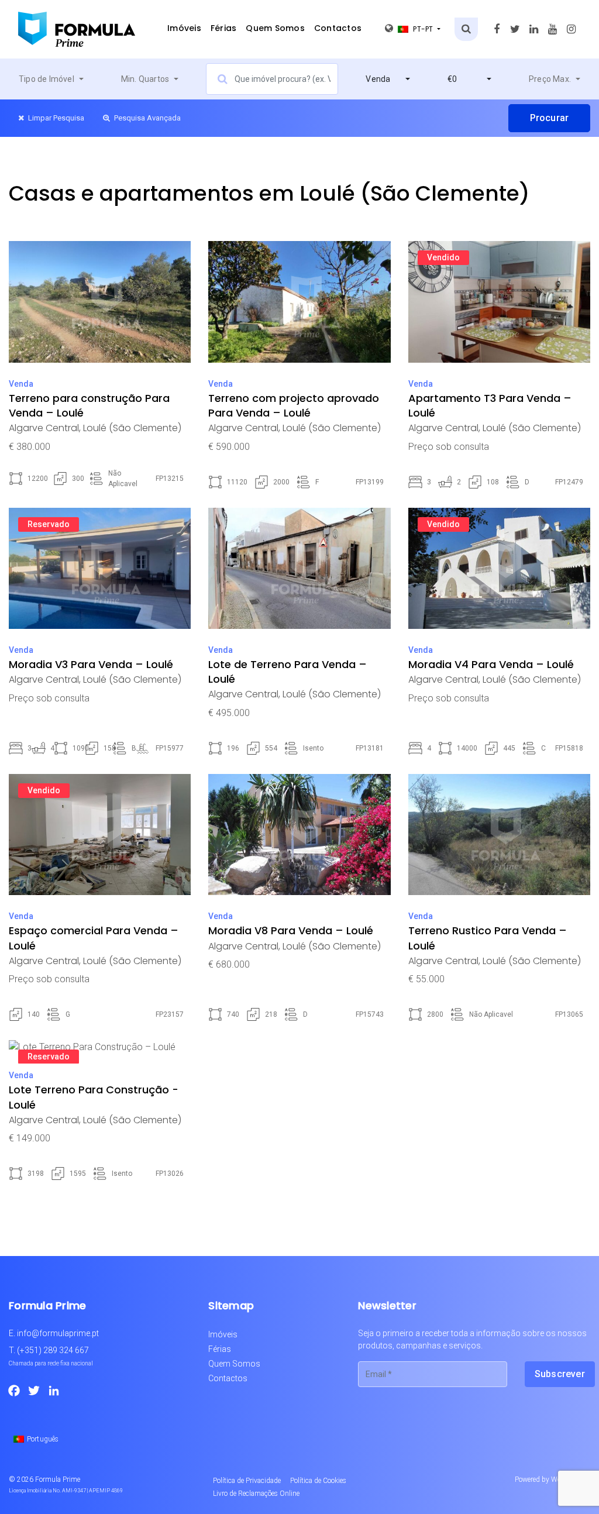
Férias (224, 28)
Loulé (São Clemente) (132, 428)
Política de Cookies (318, 1481)
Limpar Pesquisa (55, 117)
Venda (21, 383)
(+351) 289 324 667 (53, 1350)
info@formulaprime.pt (58, 1333)
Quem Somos (275, 28)
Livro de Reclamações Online (256, 1493)
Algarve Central (44, 428)
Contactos (338, 28)
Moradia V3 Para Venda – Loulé (91, 664)
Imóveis (184, 28)
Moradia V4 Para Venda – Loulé (491, 664)
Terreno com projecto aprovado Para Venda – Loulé (293, 405)
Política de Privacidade (247, 1481)
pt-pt (424, 29)
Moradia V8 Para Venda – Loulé (290, 930)
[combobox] (51, 79)
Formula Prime (57, 1479)
